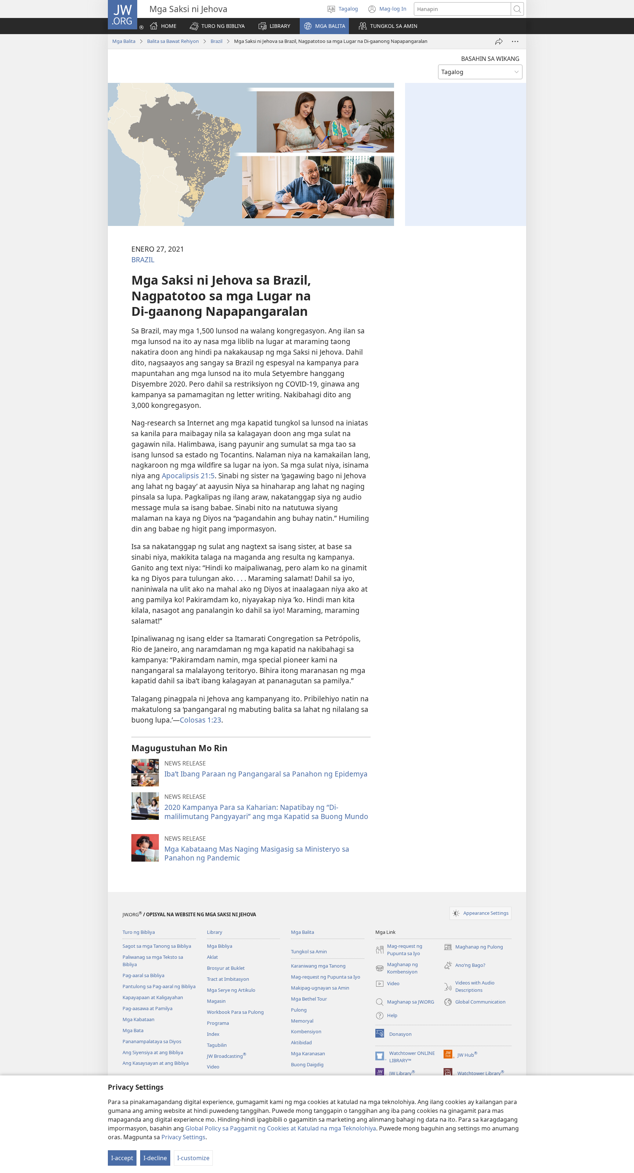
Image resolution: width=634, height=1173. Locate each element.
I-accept (122, 1158)
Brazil (216, 41)
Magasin (216, 1001)
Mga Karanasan (308, 1053)
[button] (217, 26)
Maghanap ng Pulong (473, 947)
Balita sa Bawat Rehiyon (173, 41)
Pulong (299, 1009)
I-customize (193, 1158)
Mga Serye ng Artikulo (231, 990)
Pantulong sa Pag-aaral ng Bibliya (159, 986)
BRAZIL (142, 259)
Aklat (212, 957)
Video (213, 1066)
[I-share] (499, 41)
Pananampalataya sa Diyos (152, 1041)
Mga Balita (123, 41)
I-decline (155, 1158)
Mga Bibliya (219, 946)
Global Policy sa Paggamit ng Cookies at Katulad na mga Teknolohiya (280, 1128)
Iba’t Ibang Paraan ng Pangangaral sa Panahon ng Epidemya (266, 774)
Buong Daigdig (307, 1064)
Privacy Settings (183, 1137)
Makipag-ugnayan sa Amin (320, 987)
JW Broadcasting (226, 1056)
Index (213, 1034)
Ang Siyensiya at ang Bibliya (153, 1052)
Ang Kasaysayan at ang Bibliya (156, 1063)
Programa (218, 1023)
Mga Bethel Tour (309, 998)
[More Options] (515, 41)
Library (214, 932)
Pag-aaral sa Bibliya (143, 975)
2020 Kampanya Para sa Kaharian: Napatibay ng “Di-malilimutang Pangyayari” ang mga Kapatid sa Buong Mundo (266, 811)
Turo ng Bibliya (139, 932)
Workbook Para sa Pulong (235, 1012)
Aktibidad (301, 1042)
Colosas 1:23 (200, 720)
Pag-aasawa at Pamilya (147, 1008)
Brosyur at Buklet (226, 968)
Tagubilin (217, 1045)
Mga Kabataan (138, 1019)
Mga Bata (133, 1030)
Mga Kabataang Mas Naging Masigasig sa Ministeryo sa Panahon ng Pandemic (256, 853)
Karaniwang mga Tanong (318, 965)
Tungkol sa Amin (309, 951)
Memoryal (302, 1020)
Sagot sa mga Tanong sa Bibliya (157, 946)
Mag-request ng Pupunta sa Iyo (325, 976)
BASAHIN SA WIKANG (490, 59)
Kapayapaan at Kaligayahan (153, 997)
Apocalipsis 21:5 (188, 475)
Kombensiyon (306, 1031)
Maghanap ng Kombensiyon (396, 968)
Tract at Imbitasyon (228, 979)
